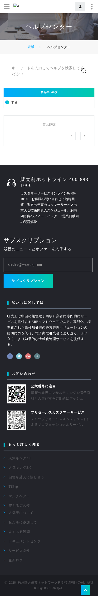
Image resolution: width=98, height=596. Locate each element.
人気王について (21, 513)
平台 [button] (14, 102)
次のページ (84, 136)
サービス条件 (19, 551)
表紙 (31, 47)
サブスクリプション (28, 281)
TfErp (13, 486)
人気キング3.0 (20, 458)
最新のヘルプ (49, 92)
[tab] (49, 102)
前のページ (72, 136)
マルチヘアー (19, 496)
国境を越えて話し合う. (27, 477)
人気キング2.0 (20, 467)
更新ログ (16, 560)
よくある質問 (19, 532)
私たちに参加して (23, 522)
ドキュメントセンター (26, 541)
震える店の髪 (19, 505)
